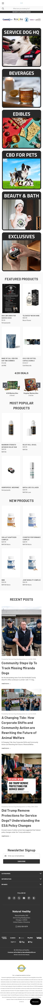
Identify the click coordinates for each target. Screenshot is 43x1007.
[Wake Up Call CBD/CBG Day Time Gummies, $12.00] (11, 341)
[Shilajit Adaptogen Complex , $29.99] (11, 520)
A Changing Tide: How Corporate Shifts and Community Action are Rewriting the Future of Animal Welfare (19, 728)
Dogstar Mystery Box (31, 393)
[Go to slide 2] (38, 385)
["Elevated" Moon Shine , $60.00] (32, 298)
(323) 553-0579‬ (22, 926)
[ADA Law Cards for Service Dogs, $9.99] (11, 298)
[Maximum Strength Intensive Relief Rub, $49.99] (11, 427)
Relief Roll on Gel (30, 445)
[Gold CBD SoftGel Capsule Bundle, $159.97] (32, 341)
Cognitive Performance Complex (32, 538)
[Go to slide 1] (5, 385)
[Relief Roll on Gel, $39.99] (32, 427)
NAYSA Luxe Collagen (31, 487)
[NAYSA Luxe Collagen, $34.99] (32, 470)
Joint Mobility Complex (31, 580)
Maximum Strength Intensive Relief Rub (9, 446)
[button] (21, 47)
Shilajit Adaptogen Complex (9, 538)
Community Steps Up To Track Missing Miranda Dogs (19, 668)
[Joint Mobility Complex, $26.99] (32, 562)
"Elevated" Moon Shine (31, 316)
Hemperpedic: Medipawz (10, 487)
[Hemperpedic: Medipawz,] (11, 470)
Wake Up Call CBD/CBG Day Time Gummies (10, 360)
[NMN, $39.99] (11, 562)
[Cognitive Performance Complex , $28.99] (32, 520)
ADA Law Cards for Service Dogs (9, 317)
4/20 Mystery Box (12, 393)
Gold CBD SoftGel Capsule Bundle (29, 360)
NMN (3, 580)
